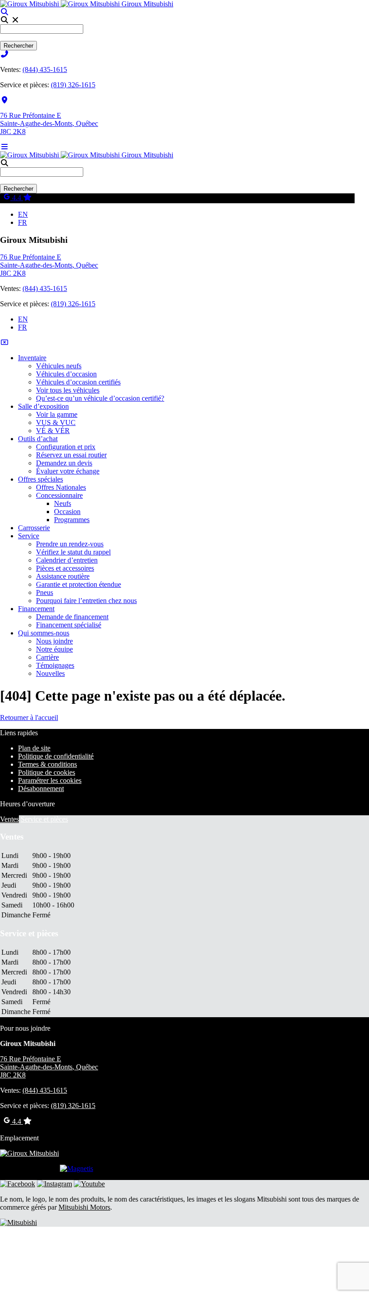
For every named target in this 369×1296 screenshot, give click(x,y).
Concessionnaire (59, 495)
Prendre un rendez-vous (70, 544)
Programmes (72, 519)
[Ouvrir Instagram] (54, 1184)
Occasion (67, 511)
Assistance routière (63, 576)
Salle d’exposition (43, 406)
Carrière (47, 657)
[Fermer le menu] (4, 342)
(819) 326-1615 (73, 85)
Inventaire (32, 358)
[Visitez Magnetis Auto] (76, 1168)
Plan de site (34, 748)
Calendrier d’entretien (67, 560)
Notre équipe (54, 649)
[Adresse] (4, 100)
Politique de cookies (46, 772)
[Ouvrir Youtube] (89, 1184)
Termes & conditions (47, 764)
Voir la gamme (56, 414)
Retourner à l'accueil (29, 717)
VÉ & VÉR (53, 430)
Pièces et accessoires (65, 568)
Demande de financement (72, 617)
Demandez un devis (64, 463)
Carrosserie (34, 528)
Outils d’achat (38, 438)
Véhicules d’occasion (66, 374)
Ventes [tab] (9, 819)
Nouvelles (50, 673)
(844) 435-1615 (44, 69)
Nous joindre (54, 641)
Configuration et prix (65, 447)
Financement (36, 608)
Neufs (62, 503)
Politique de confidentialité (56, 756)
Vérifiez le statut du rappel (73, 552)
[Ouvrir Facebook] (17, 1184)
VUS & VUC (56, 422)
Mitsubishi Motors (84, 1207)
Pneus (44, 592)
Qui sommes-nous (43, 633)
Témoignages (55, 665)
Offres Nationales (61, 487)
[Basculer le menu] (4, 147)
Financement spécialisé (68, 625)
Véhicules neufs (58, 366)
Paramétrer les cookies (49, 780)
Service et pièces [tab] (44, 819)
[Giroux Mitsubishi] (61, 4)
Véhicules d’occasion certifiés (78, 382)
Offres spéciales (40, 479)
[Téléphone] (4, 54)
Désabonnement (41, 788)
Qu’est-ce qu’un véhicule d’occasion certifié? (100, 398)
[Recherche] (4, 12)
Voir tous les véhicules (67, 390)
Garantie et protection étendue (78, 584)
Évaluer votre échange (67, 471)
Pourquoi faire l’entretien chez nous (86, 600)
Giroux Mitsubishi (147, 4)
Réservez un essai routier (71, 455)
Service (28, 536)
